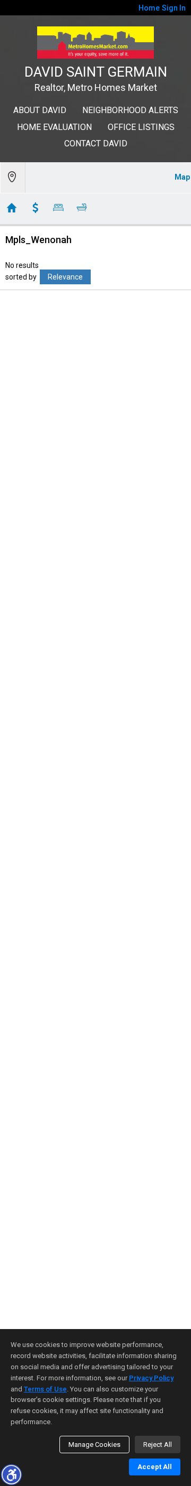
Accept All (154, 1467)
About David (39, 110)
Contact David (95, 143)
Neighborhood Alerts (130, 110)
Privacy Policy (151, 1378)
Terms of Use (45, 1389)
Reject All (157, 1444)
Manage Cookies (94, 1444)
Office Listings (141, 127)
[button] (11, 1474)
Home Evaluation (54, 127)
